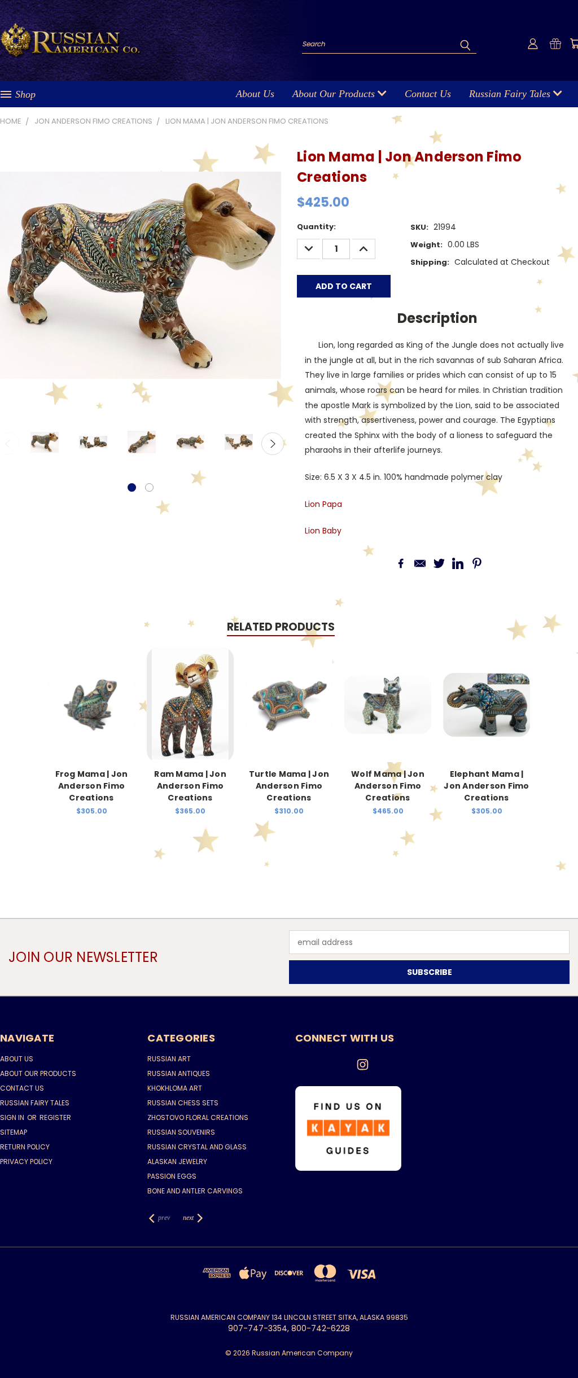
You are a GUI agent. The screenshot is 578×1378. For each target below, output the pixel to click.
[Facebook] (400, 563)
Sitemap (13, 1132)
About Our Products (335, 93)
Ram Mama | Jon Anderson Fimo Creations (190, 785)
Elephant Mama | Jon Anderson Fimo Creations (486, 785)
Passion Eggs (171, 1176)
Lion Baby (323, 530)
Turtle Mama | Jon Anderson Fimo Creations (289, 785)
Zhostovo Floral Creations (197, 1117)
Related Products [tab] (281, 627)
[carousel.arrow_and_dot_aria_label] (149, 487)
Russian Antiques (178, 1073)
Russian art (169, 1059)
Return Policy (25, 1147)
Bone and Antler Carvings (195, 1191)
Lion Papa (323, 504)
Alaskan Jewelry (177, 1161)
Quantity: (316, 226)
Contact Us (428, 93)
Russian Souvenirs (181, 1132)
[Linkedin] (457, 563)
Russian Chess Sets (182, 1103)
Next (272, 443)
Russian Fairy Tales (511, 93)
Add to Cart (91, 714)
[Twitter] (439, 563)
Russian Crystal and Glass (197, 1147)
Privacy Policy (26, 1161)
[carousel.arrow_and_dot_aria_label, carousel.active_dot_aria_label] (132, 487)
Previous (561, 1343)
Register (55, 1117)
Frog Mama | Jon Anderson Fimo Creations (91, 785)
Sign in (13, 1117)
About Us (255, 93)
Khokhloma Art (174, 1088)
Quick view (91, 693)
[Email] (420, 563)
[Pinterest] (477, 563)
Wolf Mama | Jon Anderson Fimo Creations (387, 785)
